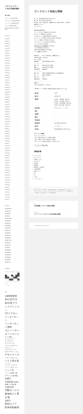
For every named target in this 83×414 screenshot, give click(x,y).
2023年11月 (7, 119)
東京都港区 (7, 247)
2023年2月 (7, 141)
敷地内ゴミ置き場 (39, 192)
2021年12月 (7, 175)
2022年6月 (7, 160)
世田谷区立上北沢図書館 (41, 46)
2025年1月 (7, 85)
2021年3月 (7, 197)
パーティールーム (11, 365)
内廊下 (8, 378)
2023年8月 (7, 126)
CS (15, 299)
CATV (11, 299)
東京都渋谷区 (8, 245)
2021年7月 (7, 187)
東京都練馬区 (8, 252)
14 (14, 277)
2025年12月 (7, 58)
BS (6, 299)
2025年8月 (7, 68)
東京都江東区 (8, 242)
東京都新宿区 (8, 233)
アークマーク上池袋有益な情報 (11, 23)
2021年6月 (7, 189)
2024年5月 (7, 104)
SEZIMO (45, 189)
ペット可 (9, 370)
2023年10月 (7, 121)
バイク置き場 (12, 360)
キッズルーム (9, 341)
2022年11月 (7, 148)
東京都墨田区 (8, 225)
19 (10, 279)
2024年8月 (7, 97)
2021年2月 (7, 199)
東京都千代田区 (8, 218)
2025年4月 (7, 77)
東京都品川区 (8, 223)
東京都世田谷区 (8, 208)
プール (16, 367)
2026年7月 (7, 41)
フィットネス (9, 367)
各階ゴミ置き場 (10, 384)
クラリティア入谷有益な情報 (11, 18)
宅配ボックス (12, 390)
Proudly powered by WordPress (41, 225)
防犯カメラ (11, 403)
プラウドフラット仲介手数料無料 (12, 7)
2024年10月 (7, 92)
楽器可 (8, 400)
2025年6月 (7, 72)
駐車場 (8, 407)
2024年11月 (7, 90)
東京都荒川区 (8, 255)
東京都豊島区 (8, 259)
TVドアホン (11, 313)
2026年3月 (7, 51)
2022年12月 (7, 145)
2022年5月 (7, 163)
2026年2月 (7, 53)
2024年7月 (7, 99)
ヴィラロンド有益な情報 (41, 145)
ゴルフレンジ (8, 347)
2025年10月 (7, 63)
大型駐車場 (9, 387)
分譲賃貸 (9, 381)
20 (12, 279)
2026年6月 (7, 43)
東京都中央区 (8, 211)
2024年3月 (7, 109)
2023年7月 (7, 128)
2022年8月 (7, 155)
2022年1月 (7, 172)
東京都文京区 (8, 230)
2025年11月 (7, 60)
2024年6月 (7, 102)
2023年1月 (7, 143)
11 (8, 277)
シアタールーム (9, 349)
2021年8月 (7, 184)
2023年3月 (7, 138)
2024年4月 (7, 107)
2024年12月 (7, 87)
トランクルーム (11, 358)
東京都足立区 (8, 262)
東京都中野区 (8, 213)
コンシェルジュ (11, 345)
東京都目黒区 (8, 250)
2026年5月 (7, 46)
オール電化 (8, 337)
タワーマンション (12, 351)
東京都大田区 (8, 228)
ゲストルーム (9, 343)
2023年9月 (7, 124)
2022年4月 (7, 165)
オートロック (12, 333)
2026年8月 (7, 38)
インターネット (41, 191)
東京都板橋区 (8, 237)
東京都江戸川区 (8, 240)
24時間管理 (11, 295)
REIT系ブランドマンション (12, 306)
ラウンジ (8, 375)
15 (16, 277)
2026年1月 (7, 55)
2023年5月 (7, 133)
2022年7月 (7, 158)
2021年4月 (7, 194)
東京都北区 (7, 216)
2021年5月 (7, 192)
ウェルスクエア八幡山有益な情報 (12, 20)
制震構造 (16, 382)
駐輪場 (15, 407)
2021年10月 (7, 180)
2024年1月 (7, 114)
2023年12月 (7, 116)
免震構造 (15, 376)
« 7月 (8, 285)
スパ (15, 349)
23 (18, 279)
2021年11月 (7, 177)
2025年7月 (7, 70)
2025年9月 (7, 65)
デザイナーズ (12, 354)
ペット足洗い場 (11, 373)
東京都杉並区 (8, 235)
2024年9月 (7, 94)
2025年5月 (7, 75)
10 (6, 277)
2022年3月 (7, 167)
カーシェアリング (10, 339)
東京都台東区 (8, 220)
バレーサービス (8, 363)
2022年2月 (7, 170)
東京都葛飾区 (8, 257)
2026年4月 (7, 48)
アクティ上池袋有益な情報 (11, 25)
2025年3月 (7, 80)
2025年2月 (7, 82)
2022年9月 (7, 153)
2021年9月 (7, 182)
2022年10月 (7, 150)
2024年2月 (7, 111)
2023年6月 (7, 131)
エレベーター (12, 330)
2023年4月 (7, 136)
